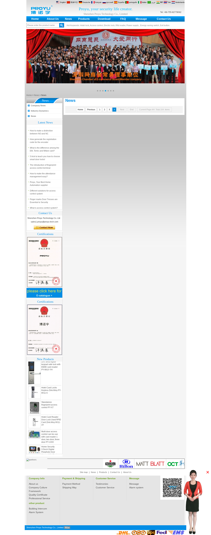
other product (36, 503)
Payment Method (71, 484)
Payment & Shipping (73, 478)
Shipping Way (69, 487)
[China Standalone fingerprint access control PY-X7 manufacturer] (34, 401)
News (68, 18)
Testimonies (102, 484)
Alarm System (36, 512)
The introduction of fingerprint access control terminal (43, 165)
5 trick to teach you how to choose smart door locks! (45, 157)
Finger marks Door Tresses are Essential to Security (44, 199)
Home (35, 18)
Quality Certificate (38, 494)
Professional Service (39, 498)
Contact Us (164, 18)
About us (33, 484)
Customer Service (106, 478)
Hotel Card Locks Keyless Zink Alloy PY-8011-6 (51, 384)
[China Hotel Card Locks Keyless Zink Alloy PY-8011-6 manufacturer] (34, 387)
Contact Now (44, 227)
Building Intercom (38, 508)
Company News (38, 105)
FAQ (123, 18)
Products (84, 18)
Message (141, 18)
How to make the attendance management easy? (42, 174)
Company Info (37, 478)
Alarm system (136, 487)
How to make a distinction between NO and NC (41, 131)
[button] (97, 90)
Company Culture (38, 487)
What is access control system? (44, 207)
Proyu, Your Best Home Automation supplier (40, 182)
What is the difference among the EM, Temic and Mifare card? (44, 148)
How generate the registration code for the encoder (43, 139)
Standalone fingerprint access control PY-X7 (49, 399)
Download (104, 18)
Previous (91, 109)
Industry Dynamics (40, 111)
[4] (105, 92)
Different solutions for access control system (43, 191)
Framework (35, 491)
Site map (84, 472)
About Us (53, 18)
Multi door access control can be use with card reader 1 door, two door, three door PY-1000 (50, 431)
